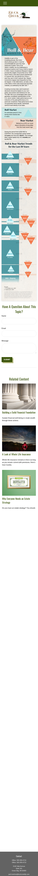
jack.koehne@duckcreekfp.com (19, 874)
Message (5, 341)
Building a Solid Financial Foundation (18, 412)
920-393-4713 (21, 860)
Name (4, 316)
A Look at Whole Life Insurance (16, 454)
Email (4, 328)
